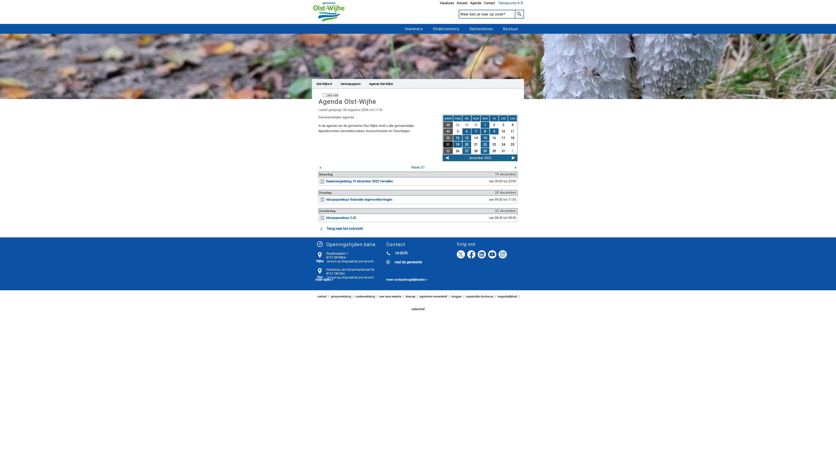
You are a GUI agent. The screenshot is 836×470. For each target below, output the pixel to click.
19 (457, 144)
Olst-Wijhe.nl (324, 84)
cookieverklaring (365, 296)
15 (485, 138)
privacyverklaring (341, 296)
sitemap (410, 296)
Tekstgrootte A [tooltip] (510, 3)
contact (322, 296)
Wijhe (320, 261)
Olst (320, 277)
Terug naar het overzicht (345, 229)
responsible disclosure (479, 296)
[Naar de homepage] (329, 22)
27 (467, 151)
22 (485, 144)
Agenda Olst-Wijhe (381, 84)
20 (467, 144)
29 (485, 151)
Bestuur (510, 29)
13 (467, 138)
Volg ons (466, 244)
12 (457, 138)
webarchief (418, 309)
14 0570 (401, 253)
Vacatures (447, 3)
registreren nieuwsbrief (433, 296)
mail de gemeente (408, 262)
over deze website (390, 296)
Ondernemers (446, 29)
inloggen (456, 296)
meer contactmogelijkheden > (406, 279)
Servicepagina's (351, 84)
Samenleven (481, 29)
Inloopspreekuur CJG (341, 218)
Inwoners (414, 29)
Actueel (462, 3)
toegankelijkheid (507, 296)
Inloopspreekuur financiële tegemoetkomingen (359, 199)
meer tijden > (324, 279)
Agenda (475, 3)
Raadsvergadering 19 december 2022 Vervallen (359, 181)
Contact (489, 3)
